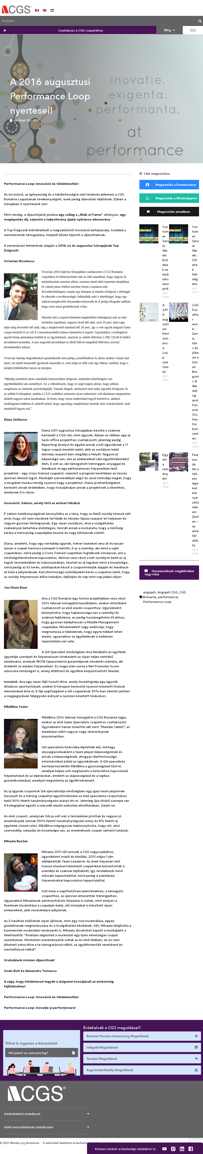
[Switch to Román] (37, 9)
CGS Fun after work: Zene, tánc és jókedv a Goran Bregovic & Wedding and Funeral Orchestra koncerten (195, 371)
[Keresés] (200, 21)
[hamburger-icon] (193, 30)
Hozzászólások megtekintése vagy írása (169, 573)
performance (168, 597)
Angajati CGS (167, 592)
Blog (167, 30)
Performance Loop (157, 602)
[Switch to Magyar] (52, 9)
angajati (149, 592)
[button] (169, 184)
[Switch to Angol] (44, 9)
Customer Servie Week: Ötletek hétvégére (195, 255)
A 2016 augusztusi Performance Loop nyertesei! (165, 338)
